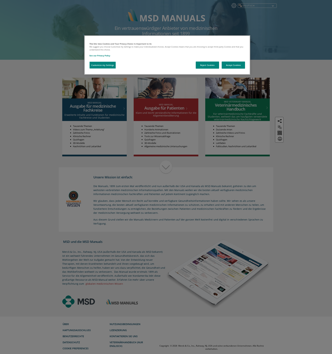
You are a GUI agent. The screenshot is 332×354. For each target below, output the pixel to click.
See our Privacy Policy (99, 55)
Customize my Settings (102, 65)
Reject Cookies (207, 65)
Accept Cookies (233, 65)
